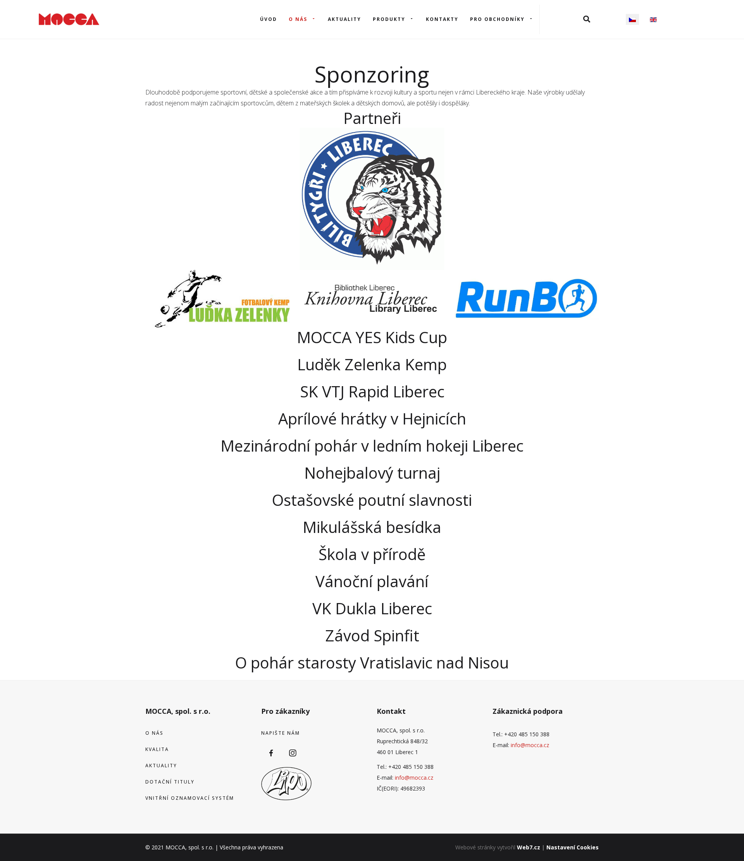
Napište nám (280, 733)
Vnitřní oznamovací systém (189, 798)
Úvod (268, 19)
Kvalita (157, 749)
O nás (298, 19)
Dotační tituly (170, 782)
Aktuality (344, 19)
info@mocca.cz (414, 777)
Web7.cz (528, 847)
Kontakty (442, 19)
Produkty (389, 19)
